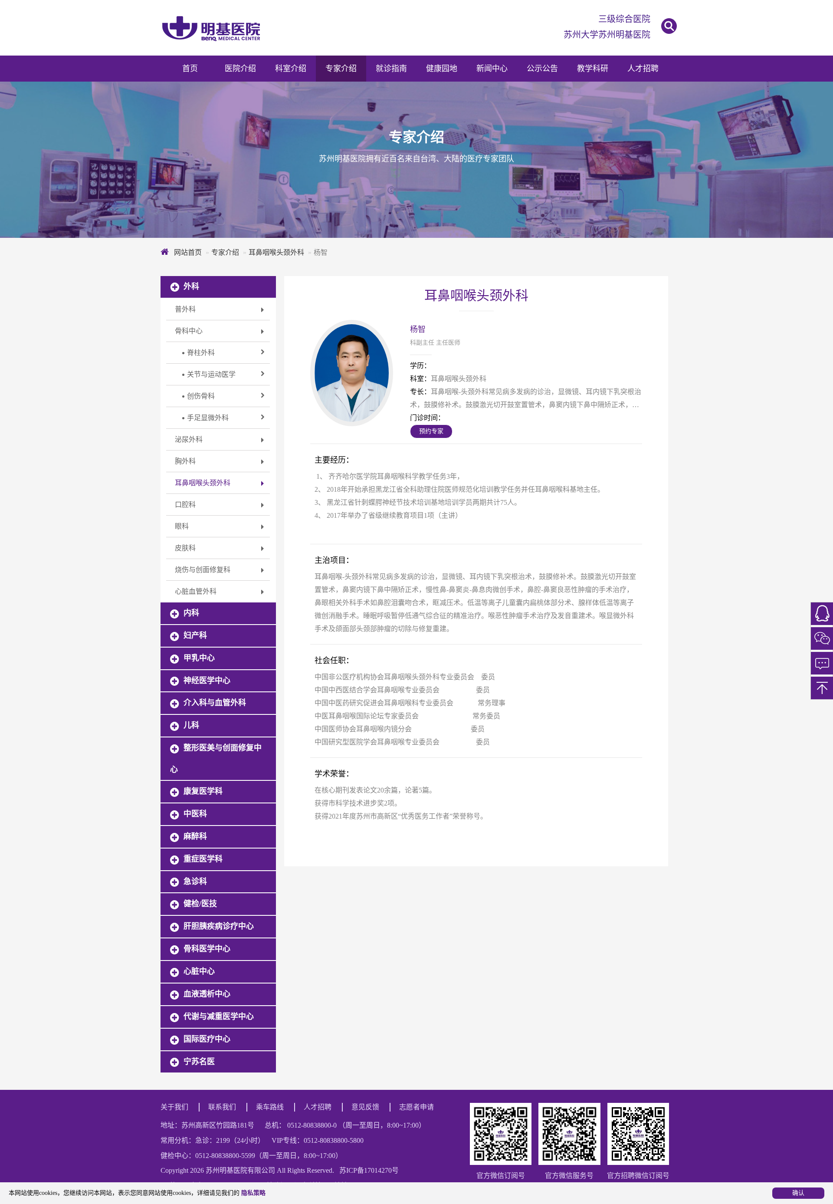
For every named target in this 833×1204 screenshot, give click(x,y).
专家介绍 (341, 68)
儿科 (191, 725)
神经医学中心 (207, 680)
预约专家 (431, 431)
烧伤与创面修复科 (202, 569)
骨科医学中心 (207, 948)
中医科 (195, 813)
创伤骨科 (197, 396)
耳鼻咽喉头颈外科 (276, 252)
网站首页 (187, 252)
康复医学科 (203, 791)
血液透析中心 (207, 994)
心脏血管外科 (195, 591)
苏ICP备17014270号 (369, 1170)
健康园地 (441, 68)
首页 (190, 68)
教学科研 (592, 68)
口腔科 (185, 504)
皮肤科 (185, 548)
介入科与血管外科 (215, 702)
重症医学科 (203, 859)
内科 (191, 613)
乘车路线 (270, 1107)
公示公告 (542, 68)
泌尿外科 (189, 439)
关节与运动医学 (208, 374)
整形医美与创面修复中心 (216, 758)
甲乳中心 (199, 658)
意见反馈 (365, 1107)
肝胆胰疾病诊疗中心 (219, 926)
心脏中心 (199, 971)
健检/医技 (200, 903)
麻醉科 (195, 836)
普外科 (185, 309)
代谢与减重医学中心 (219, 1016)
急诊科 (195, 881)
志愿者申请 (416, 1107)
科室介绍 (290, 68)
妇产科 (195, 635)
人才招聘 (643, 68)
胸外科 (185, 461)
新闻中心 (492, 68)
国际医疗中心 (207, 1039)
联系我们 (222, 1107)
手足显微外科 (204, 418)
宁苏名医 (199, 1061)
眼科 (182, 526)
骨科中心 (189, 331)
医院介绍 (240, 68)
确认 (798, 1193)
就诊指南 (391, 68)
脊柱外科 (197, 353)
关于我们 (174, 1107)
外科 (191, 286)
